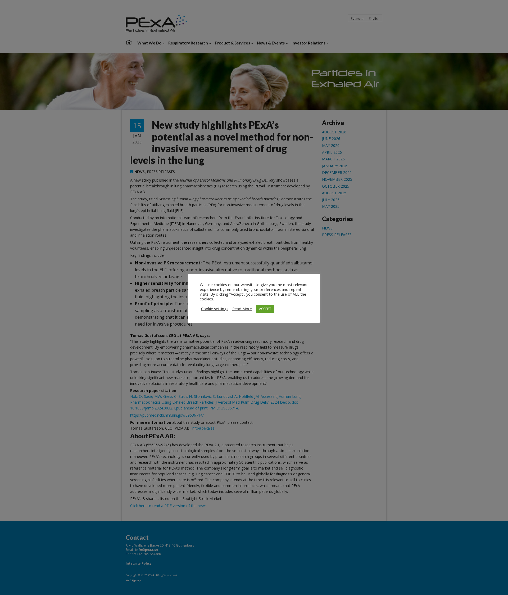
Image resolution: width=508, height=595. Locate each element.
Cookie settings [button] (214, 308)
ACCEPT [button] (265, 308)
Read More (242, 308)
